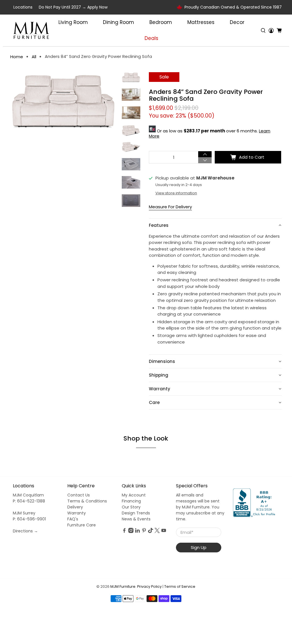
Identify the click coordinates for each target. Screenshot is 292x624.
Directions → (25, 531)
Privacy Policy (149, 586)
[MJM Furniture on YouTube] (163, 531)
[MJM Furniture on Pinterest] (144, 531)
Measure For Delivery (170, 207)
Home (16, 56)
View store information (176, 193)
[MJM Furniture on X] (157, 531)
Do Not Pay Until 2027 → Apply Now (73, 7)
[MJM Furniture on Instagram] (130, 531)
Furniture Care (81, 525)
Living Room (73, 22)
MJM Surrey (24, 513)
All (34, 56)
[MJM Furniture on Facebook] (124, 531)
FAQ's (72, 519)
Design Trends (136, 513)
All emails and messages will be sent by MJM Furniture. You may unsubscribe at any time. (200, 507)
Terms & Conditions (87, 501)
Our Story (131, 507)
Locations (23, 7)
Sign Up (198, 547)
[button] (215, 225)
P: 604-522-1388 (29, 501)
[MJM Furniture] (31, 30)
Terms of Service (179, 586)
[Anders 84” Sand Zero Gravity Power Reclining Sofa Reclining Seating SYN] (63, 102)
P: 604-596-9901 (29, 519)
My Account (134, 495)
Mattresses (200, 22)
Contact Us (78, 495)
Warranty (76, 513)
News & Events (136, 519)
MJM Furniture (122, 586)
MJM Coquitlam (28, 495)
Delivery (75, 507)
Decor (237, 22)
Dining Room (118, 22)
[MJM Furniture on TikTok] (150, 531)
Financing (131, 501)
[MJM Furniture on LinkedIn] (137, 531)
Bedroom (160, 22)
